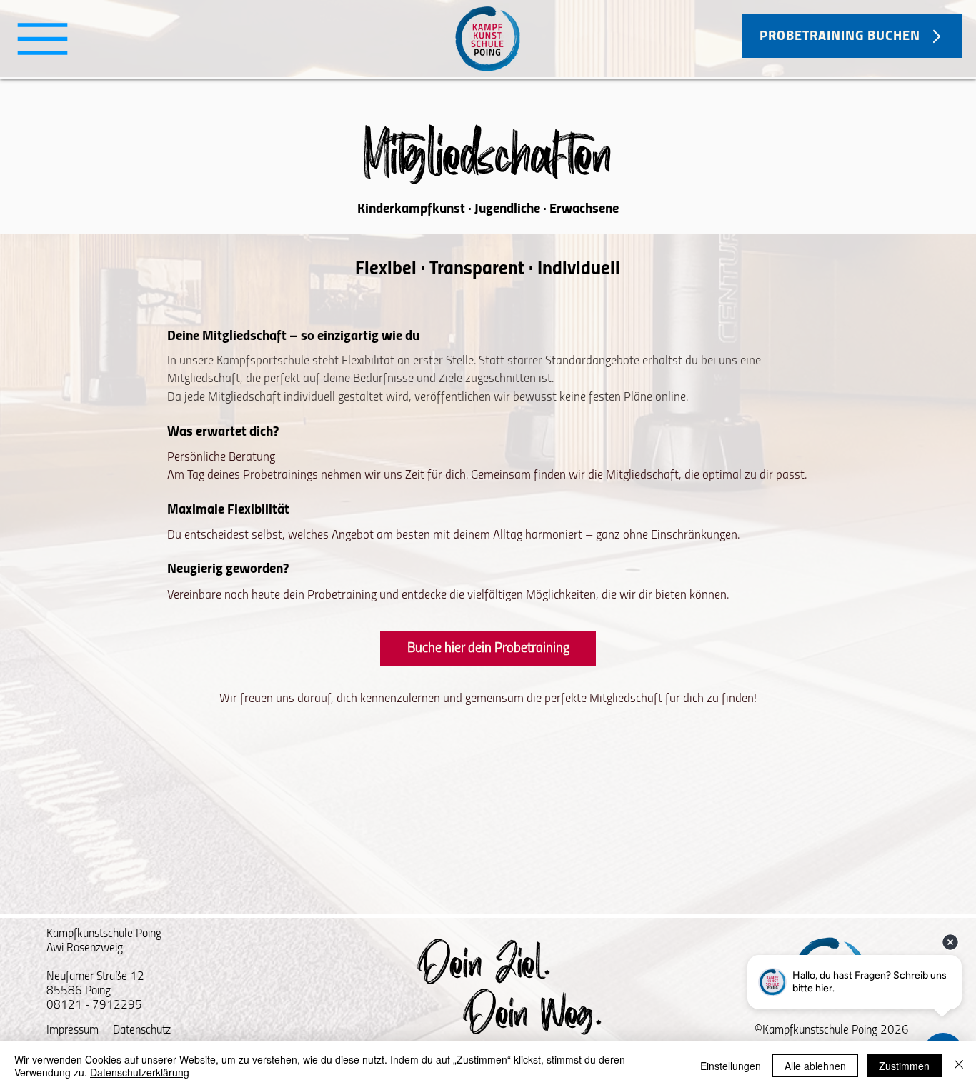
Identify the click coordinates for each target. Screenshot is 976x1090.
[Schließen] (958, 1066)
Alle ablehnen (815, 1066)
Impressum (72, 1030)
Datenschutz (142, 1030)
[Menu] (42, 39)
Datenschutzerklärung (139, 1072)
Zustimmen (904, 1066)
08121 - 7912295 (94, 1005)
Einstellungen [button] (730, 1066)
